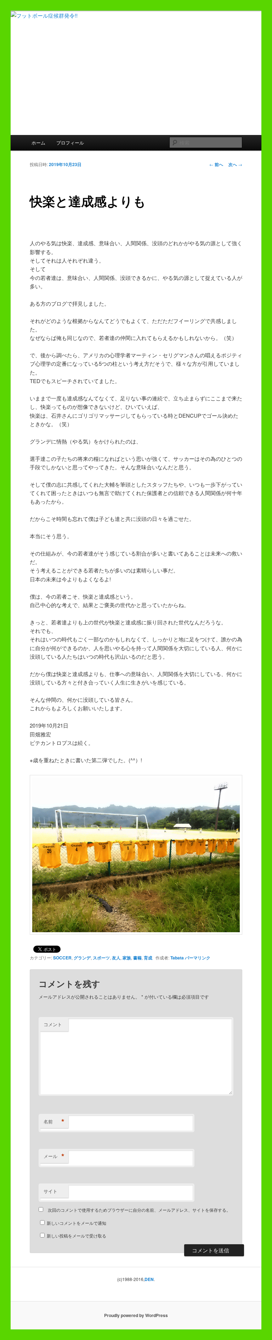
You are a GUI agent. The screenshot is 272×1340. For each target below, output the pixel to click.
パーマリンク (197, 957)
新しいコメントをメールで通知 (76, 1223)
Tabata (177, 957)
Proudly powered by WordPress (136, 1315)
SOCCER (62, 957)
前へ (216, 164)
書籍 (137, 957)
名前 (54, 1121)
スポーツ (101, 957)
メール (54, 1156)
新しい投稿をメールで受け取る (76, 1236)
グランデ (82, 957)
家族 (127, 957)
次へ (235, 164)
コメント (53, 1024)
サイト (50, 1191)
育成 (148, 957)
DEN (149, 1279)
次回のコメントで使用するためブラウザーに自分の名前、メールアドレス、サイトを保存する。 (139, 1210)
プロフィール (70, 142)
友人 (116, 957)
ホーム (38, 142)
